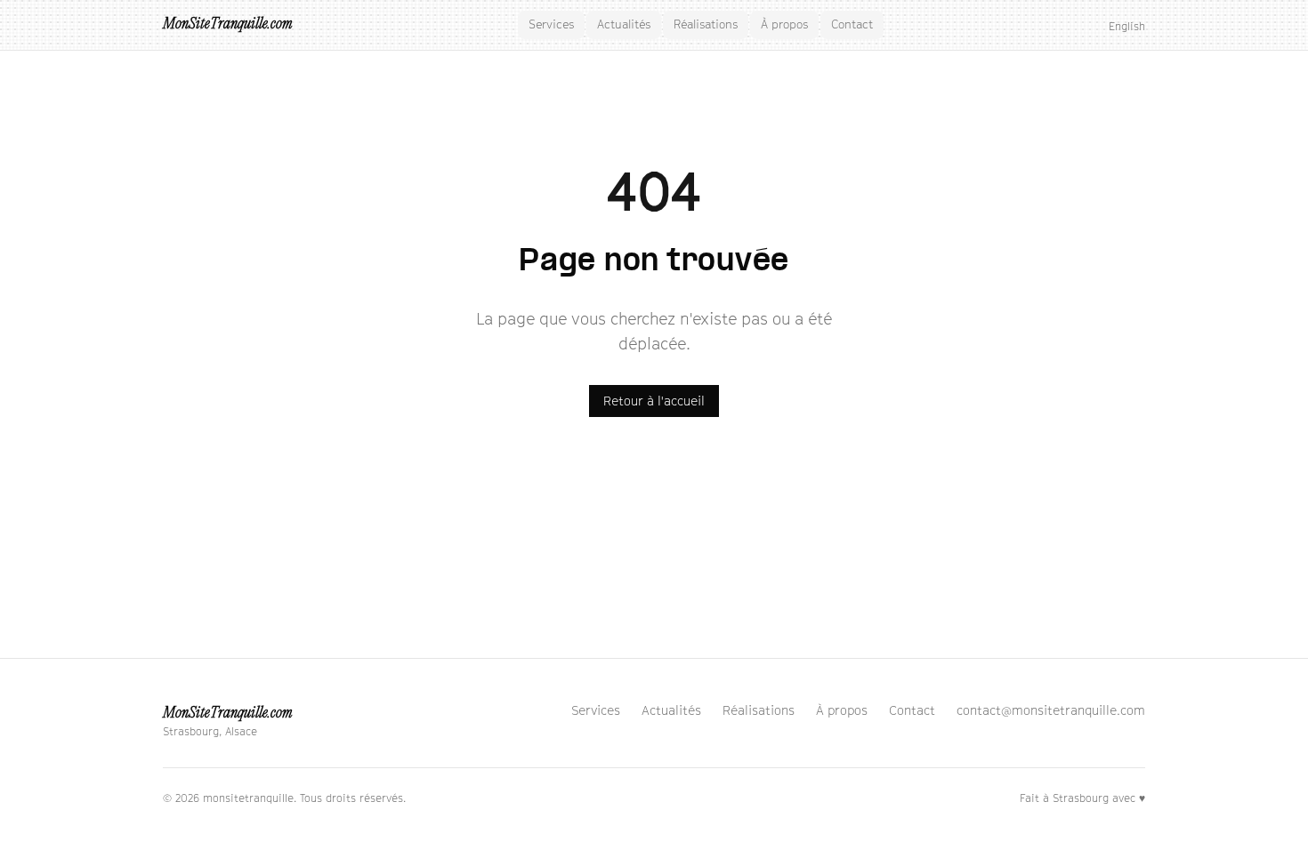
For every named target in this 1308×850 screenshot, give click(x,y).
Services (551, 24)
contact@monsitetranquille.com (1051, 710)
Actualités (623, 24)
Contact (852, 24)
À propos (784, 24)
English (1127, 26)
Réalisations (706, 24)
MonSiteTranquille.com (227, 24)
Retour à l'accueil (654, 400)
